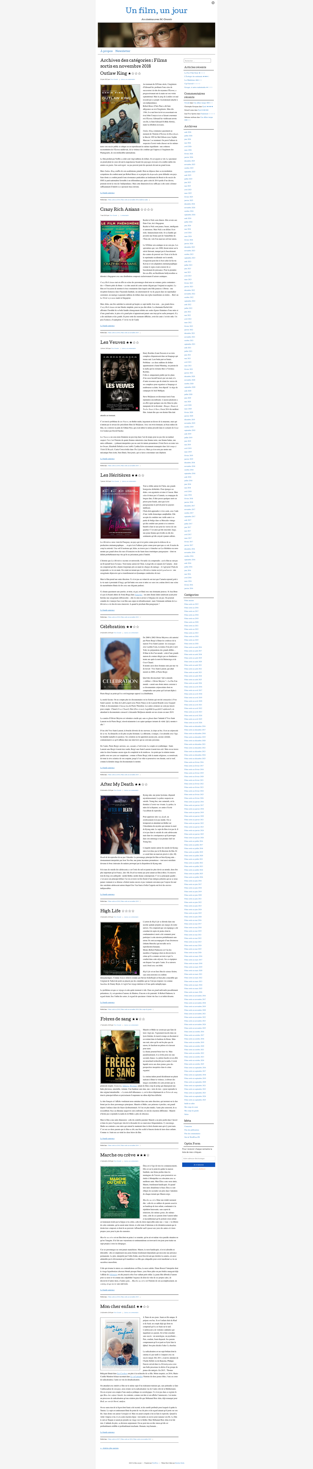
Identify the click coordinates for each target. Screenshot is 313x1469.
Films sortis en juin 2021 (193, 899)
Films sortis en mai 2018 (192, 927)
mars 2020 (188, 409)
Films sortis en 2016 (191, 607)
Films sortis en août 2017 (193, 651)
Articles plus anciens (109, 1448)
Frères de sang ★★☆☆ (122, 1020)
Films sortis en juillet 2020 (193, 855)
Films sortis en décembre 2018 (195, 733)
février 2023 (188, 283)
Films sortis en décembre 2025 (195, 758)
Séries (186, 1114)
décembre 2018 (189, 462)
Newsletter (122, 51)
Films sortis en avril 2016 (193, 687)
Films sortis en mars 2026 (193, 992)
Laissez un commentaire (128, 79)
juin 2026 (187, 139)
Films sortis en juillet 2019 (193, 852)
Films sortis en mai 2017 (192, 924)
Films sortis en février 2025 (194, 794)
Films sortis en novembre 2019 (195, 1006)
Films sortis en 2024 (191, 636)
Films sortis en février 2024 (194, 791)
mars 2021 (188, 365)
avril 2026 (187, 146)
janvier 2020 (188, 416)
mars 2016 (188, 581)
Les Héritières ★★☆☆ (122, 476)
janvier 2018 (188, 502)
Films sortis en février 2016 (194, 762)
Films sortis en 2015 (191, 604)
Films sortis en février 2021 (194, 780)
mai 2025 (187, 186)
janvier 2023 (188, 286)
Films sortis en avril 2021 (193, 705)
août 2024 (187, 218)
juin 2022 (187, 311)
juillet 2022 (188, 308)
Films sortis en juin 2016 (193, 881)
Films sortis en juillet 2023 (193, 866)
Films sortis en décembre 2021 (195, 744)
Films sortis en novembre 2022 (195, 1017)
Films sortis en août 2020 (193, 661)
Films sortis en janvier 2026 (194, 837)
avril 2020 (187, 405)
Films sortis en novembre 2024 (195, 1024)
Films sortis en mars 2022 (193, 977)
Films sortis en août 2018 (193, 654)
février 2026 (188, 153)
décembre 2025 (189, 161)
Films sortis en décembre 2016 (195, 726)
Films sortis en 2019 (191, 618)
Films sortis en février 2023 (194, 787)
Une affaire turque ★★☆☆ (203, 103)
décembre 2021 (189, 333)
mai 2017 (187, 531)
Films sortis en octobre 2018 (194, 1039)
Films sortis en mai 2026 (192, 952)
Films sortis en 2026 (191, 643)
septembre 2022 (189, 301)
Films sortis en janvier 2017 (194, 805)
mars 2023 (188, 279)
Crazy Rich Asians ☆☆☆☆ (126, 210)
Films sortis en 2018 (114, 200)
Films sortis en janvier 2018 (194, 809)
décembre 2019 (189, 419)
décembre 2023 (189, 247)
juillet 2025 (188, 179)
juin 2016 (187, 570)
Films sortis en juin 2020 (193, 895)
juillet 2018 (188, 480)
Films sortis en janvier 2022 (194, 823)
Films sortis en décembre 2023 (195, 751)
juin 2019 (187, 441)
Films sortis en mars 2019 (193, 967)
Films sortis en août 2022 (193, 669)
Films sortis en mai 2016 (192, 920)
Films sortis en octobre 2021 (194, 1049)
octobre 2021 (188, 340)
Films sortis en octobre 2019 (194, 1042)
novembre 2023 (189, 250)
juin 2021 (187, 355)
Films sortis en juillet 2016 (193, 841)
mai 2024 (187, 229)
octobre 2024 (188, 211)
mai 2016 (187, 574)
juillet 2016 (188, 567)
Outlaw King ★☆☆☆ (120, 74)
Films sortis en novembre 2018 (130, 200)
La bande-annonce (107, 192)
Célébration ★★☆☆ (119, 627)
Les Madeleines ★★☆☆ (193, 80)
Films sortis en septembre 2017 (195, 1071)
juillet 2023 (188, 265)
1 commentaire (124, 215)
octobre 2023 (188, 254)
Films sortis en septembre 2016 (195, 1067)
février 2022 (188, 326)
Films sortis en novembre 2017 (195, 999)
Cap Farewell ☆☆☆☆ (192, 83)
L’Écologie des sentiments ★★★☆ (196, 76)
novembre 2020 (189, 380)
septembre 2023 (189, 258)
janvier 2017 (188, 545)
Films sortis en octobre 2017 (194, 1035)
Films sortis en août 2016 (193, 647)
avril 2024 (187, 232)
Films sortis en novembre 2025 (195, 1028)
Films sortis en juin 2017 (193, 884)
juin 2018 (187, 484)
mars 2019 (188, 452)
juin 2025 (187, 182)
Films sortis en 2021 (191, 625)
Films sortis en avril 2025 (193, 719)
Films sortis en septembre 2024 (195, 1096)
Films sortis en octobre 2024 (194, 1060)
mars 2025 (188, 193)
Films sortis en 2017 (114, 1439)
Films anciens (189, 600)
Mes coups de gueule (145, 1009)
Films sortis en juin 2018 (193, 888)
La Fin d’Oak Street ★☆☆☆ (194, 73)
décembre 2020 (189, 376)
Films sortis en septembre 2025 (195, 1100)
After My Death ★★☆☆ (124, 785)
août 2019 (187, 434)
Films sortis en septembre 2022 (195, 1089)
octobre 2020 (188, 383)
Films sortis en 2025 (191, 640)
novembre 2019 (189, 423)
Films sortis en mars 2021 (193, 974)
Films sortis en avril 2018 (193, 694)
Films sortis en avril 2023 (193, 712)
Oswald (187, 103)
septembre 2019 (189, 430)
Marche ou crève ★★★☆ (125, 1156)
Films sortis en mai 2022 (192, 938)
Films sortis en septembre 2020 (195, 1082)
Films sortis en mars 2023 (193, 981)
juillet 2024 (188, 222)
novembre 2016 (189, 552)
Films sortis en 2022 (191, 629)
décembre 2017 (189, 505)
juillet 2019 (188, 437)
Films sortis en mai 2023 (192, 942)
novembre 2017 (189, 509)
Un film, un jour (156, 11)
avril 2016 (187, 577)
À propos (106, 51)
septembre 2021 (189, 344)
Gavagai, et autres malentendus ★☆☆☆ (198, 87)
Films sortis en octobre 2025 (194, 1064)
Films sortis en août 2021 (193, 665)
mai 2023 (187, 272)
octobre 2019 (188, 427)
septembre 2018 (189, 473)
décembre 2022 (189, 290)
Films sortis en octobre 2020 (194, 1046)
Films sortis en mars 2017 (193, 960)
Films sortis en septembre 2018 (195, 1075)
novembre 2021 (189, 337)
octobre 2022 (188, 297)
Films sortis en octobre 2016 (194, 1031)
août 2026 (187, 132)
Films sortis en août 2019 (193, 658)
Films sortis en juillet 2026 (193, 877)
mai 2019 (187, 444)
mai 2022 (187, 315)
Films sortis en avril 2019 (193, 697)
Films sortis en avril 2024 (193, 715)
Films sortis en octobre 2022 (194, 1053)
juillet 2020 (188, 394)
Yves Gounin (114, 79)
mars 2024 (188, 236)
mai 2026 (187, 143)
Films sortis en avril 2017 (193, 690)
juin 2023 (187, 268)
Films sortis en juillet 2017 (193, 845)
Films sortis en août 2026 (193, 683)
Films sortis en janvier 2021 (194, 819)
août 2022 (187, 304)
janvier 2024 (188, 243)
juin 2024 (187, 225)
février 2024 (188, 240)
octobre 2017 (188, 513)
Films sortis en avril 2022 (193, 708)
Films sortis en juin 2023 (193, 906)
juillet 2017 (188, 523)
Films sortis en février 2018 (194, 769)
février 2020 (188, 412)
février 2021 (188, 369)
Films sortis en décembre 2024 (195, 755)
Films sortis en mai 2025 (192, 949)
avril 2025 (187, 189)
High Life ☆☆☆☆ (117, 911)
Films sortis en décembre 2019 (195, 737)
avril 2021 (187, 362)
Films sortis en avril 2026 (193, 722)
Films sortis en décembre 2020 (195, 740)
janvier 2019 (188, 459)
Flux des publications (191, 1130)
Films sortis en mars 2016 (193, 956)
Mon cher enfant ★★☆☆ (124, 1307)
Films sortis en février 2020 (194, 776)
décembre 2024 (189, 204)
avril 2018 (187, 491)
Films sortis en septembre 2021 (195, 1085)
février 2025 (188, 197)
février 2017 (188, 541)
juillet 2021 (188, 351)
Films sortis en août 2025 (193, 679)
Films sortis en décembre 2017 (195, 730)
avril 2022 (187, 319)
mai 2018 (187, 488)
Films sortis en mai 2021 (192, 934)
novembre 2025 (189, 164)
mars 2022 (188, 322)
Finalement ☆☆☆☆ (208, 113)
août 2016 (187, 563)
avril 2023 (187, 276)
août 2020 (187, 391)
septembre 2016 (189, 559)
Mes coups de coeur (191, 1107)
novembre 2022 (189, 294)
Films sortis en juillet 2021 (193, 859)
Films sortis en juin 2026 (193, 916)
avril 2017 (187, 534)
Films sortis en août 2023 (193, 672)
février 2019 (188, 455)
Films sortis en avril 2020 (193, 701)
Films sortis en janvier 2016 (194, 801)
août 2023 (187, 261)
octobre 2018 (188, 470)
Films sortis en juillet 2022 (193, 863)
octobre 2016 (188, 556)
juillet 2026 (188, 135)
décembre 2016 (189, 549)
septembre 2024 (189, 214)
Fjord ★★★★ (207, 106)
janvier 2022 (188, 329)
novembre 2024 (189, 207)
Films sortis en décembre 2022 (195, 748)
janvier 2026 (188, 157)
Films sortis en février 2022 (194, 783)
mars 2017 (188, 538)
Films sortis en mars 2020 (193, 970)
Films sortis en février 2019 (194, 773)
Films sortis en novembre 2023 (195, 1021)
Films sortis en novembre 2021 (195, 1013)
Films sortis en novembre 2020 (195, 1010)
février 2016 (188, 585)
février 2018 (188, 498)
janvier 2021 (188, 373)
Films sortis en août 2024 (193, 676)
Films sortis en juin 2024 (193, 909)
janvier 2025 (188, 200)
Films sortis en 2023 (191, 633)
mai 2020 (187, 401)
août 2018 (187, 477)
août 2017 (187, 520)
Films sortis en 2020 (191, 622)
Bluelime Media (179, 1463)
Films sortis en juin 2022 (193, 902)
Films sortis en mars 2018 (193, 963)
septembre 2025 (189, 171)
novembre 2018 (189, 466)
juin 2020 (187, 398)
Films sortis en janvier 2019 (194, 812)
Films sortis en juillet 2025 (193, 873)
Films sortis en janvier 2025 (194, 834)
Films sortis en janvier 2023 (194, 827)
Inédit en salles (143, 200)
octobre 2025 (188, 168)
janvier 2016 (188, 588)
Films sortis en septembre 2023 (195, 1093)
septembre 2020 (189, 387)
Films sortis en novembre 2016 (195, 995)
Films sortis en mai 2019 (192, 931)
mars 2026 (188, 150)
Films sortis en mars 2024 (193, 985)
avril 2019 (187, 448)
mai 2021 (187, 358)
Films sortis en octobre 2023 (194, 1057)
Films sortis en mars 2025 (193, 988)
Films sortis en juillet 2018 (193, 848)
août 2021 (187, 347)
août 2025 (187, 175)
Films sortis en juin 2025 (193, 913)
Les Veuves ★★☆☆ (119, 343)
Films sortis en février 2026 (194, 798)
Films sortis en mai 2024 (192, 945)
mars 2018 (188, 495)
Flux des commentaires (192, 1133)
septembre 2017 (189, 516)
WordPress (155, 1463)
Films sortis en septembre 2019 (195, 1078)
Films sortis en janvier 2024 (194, 830)
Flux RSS (213, 2)
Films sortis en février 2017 (194, 766)
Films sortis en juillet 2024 (193, 870)
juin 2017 (187, 527)
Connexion (188, 1126)
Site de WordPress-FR (192, 1137)
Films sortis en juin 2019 (193, 891)
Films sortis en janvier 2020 (194, 816)
